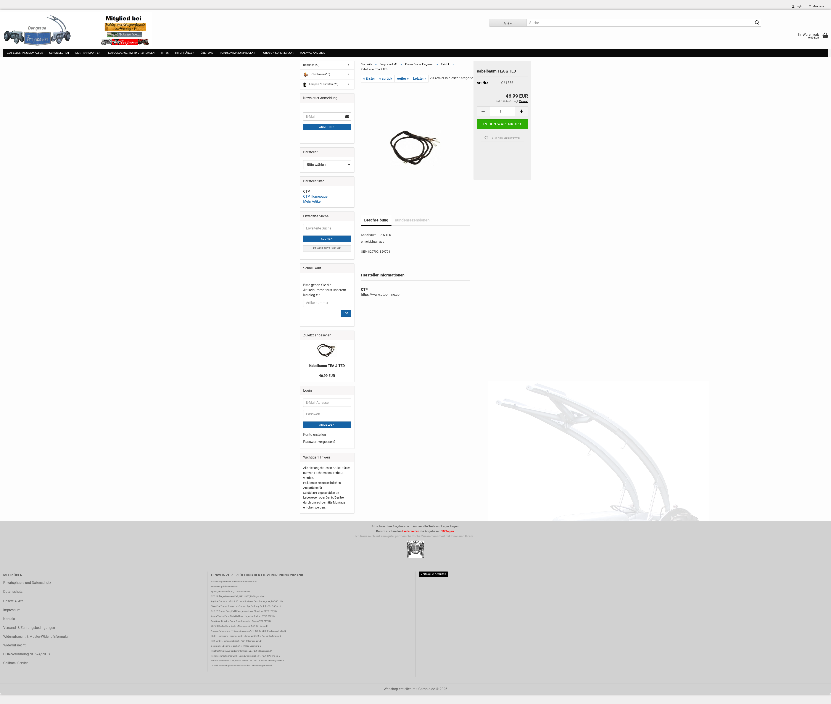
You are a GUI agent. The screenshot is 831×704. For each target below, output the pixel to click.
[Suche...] (757, 23)
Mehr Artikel (312, 201)
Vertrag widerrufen (433, 574)
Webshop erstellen (398, 689)
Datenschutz (13, 591)
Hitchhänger (184, 52)
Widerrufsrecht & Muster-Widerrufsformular (36, 637)
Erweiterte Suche (327, 248)
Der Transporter (87, 52)
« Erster (369, 78)
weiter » (402, 78)
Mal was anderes (312, 52)
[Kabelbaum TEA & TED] (415, 142)
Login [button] (798, 6)
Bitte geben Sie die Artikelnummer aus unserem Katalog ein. (324, 290)
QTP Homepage (315, 196)
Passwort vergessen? (319, 442)
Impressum (11, 610)
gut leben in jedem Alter (25, 52)
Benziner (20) (311, 64)
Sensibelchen (59, 52)
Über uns (207, 52)
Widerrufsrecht (14, 645)
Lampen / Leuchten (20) (323, 84)
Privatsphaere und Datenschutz (27, 583)
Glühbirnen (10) (320, 74)
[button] (483, 111)
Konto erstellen (314, 435)
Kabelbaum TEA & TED (327, 366)
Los (346, 313)
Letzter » (420, 78)
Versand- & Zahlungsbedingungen (29, 628)
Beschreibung (376, 220)
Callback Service (15, 663)
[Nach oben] (11, 697)
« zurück (385, 78)
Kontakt (9, 619)
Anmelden (327, 127)
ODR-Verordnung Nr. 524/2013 (26, 654)
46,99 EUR (327, 376)
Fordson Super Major (277, 52)
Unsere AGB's (13, 601)
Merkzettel (818, 6)
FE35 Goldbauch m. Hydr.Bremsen (131, 52)
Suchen (327, 238)
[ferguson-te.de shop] (241, 29)
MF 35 (165, 52)
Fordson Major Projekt (237, 52)
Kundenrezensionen (412, 220)
